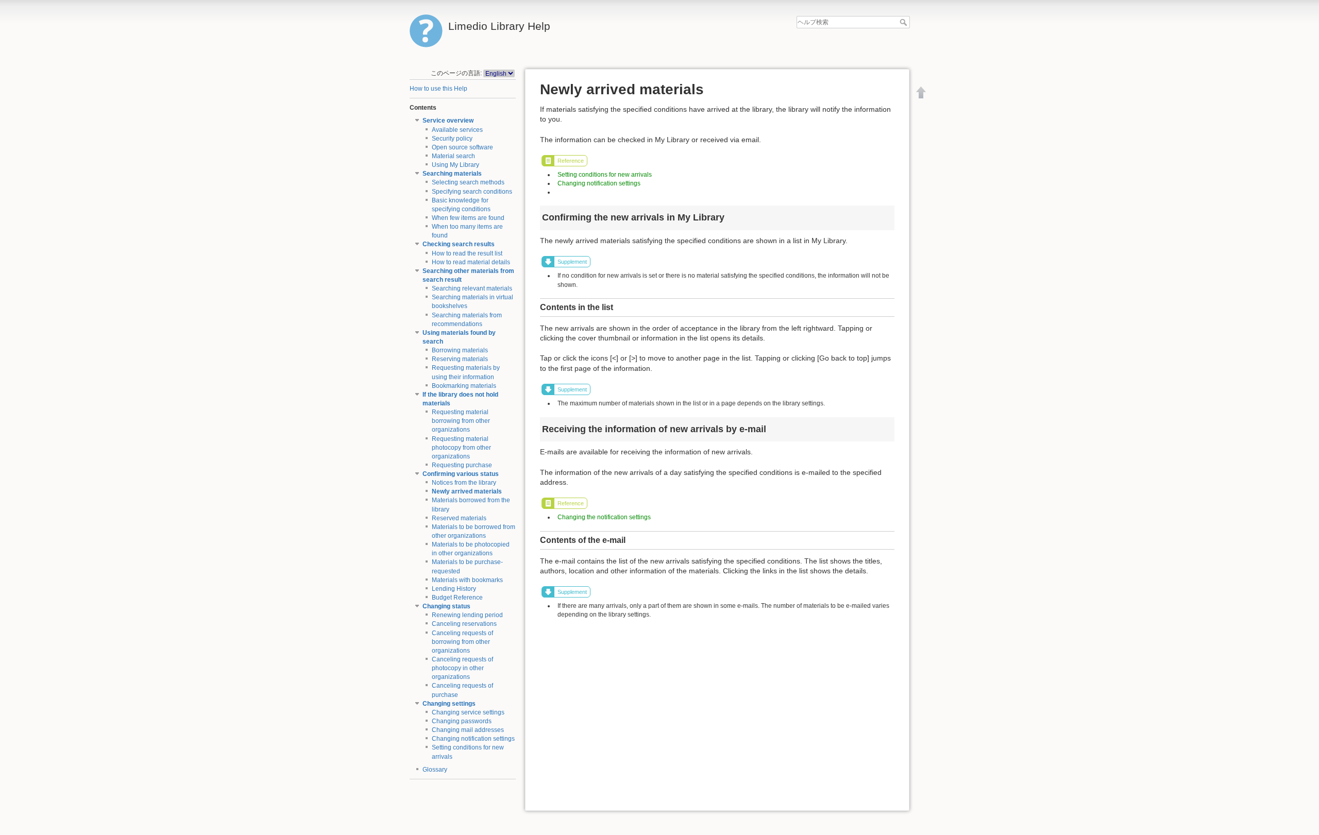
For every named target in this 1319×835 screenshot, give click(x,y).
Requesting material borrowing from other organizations (461, 420)
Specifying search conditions (472, 191)
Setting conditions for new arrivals (604, 174)
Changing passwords (462, 721)
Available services (457, 129)
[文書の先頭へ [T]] (921, 92)
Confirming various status (460, 474)
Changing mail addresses (468, 730)
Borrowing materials (460, 350)
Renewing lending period (467, 615)
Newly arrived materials (467, 491)
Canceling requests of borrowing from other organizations (462, 641)
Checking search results (458, 244)
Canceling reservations (464, 623)
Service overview (448, 120)
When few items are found (468, 217)
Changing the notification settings (604, 517)
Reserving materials (460, 359)
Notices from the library (464, 482)
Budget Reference (457, 597)
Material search (453, 156)
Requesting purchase (462, 465)
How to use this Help (438, 88)
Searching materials (452, 173)
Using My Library (455, 164)
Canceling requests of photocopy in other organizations (462, 668)
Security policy (452, 138)
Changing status (446, 606)
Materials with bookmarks (467, 580)
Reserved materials (459, 518)
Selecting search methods (468, 182)
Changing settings (449, 703)
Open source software (462, 147)
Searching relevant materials (472, 288)
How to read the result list (467, 253)
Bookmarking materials (464, 385)
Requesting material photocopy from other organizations (461, 447)
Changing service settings (468, 712)
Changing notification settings (473, 738)
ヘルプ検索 (904, 22)
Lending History (454, 588)
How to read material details (471, 262)
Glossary (434, 769)
